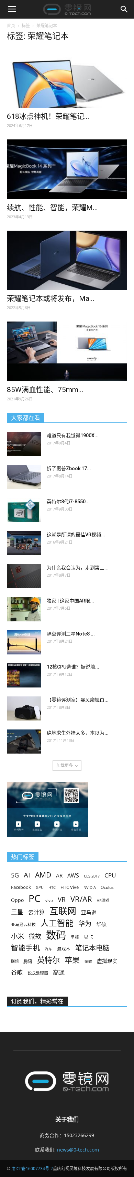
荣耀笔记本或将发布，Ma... (50, 298)
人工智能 (57, 923)
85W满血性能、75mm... (45, 390)
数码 (56, 935)
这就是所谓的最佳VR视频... (76, 534)
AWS (73, 875)
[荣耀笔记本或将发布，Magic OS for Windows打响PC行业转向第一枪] (67, 260)
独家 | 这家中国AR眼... (70, 600)
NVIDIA (89, 887)
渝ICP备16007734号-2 (32, 1168)
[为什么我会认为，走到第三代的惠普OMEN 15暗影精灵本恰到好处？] (24, 576)
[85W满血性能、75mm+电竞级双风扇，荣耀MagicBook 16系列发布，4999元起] (67, 351)
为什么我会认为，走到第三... (78, 567)
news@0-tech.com (78, 1149)
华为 (84, 923)
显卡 (88, 937)
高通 (59, 972)
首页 (11, 26)
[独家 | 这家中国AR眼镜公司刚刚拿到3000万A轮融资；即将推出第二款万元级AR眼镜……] (24, 609)
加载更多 (64, 765)
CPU (110, 875)
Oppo (17, 900)
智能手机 (25, 948)
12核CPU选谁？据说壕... (73, 667)
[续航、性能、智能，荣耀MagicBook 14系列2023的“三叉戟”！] (67, 169)
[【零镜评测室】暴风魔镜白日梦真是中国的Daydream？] (24, 708)
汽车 (48, 949)
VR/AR (81, 899)
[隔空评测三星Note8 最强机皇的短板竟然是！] (24, 642)
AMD (43, 874)
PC (35, 898)
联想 (15, 961)
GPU (40, 887)
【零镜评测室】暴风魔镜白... (78, 700)
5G (15, 875)
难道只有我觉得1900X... (73, 435)
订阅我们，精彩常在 (37, 1001)
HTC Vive (69, 887)
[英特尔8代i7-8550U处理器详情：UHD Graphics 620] (24, 510)
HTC (52, 887)
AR (59, 875)
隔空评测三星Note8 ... (71, 634)
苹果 (72, 960)
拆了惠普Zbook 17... (69, 468)
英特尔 (48, 960)
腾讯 (27, 961)
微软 (35, 936)
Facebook (21, 887)
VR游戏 (103, 900)
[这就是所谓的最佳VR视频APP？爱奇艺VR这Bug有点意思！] (24, 543)
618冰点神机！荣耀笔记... (48, 116)
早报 (75, 937)
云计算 (36, 912)
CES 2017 (92, 876)
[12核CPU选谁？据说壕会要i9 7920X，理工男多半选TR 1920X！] (24, 675)
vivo (49, 900)
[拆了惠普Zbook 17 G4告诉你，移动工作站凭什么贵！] (24, 477)
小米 (17, 936)
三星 (17, 912)
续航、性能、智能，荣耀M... (52, 207)
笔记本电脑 (92, 948)
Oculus (107, 887)
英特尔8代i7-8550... (68, 501)
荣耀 (88, 961)
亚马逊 (89, 912)
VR (62, 899)
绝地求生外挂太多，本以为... (78, 733)
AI (27, 875)
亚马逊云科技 (23, 924)
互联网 (62, 911)
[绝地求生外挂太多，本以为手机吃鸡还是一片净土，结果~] (24, 741)
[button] (124, 9)
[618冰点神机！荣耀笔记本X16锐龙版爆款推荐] (67, 78)
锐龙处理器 (37, 973)
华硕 (101, 924)
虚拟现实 (107, 960)
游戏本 (63, 949)
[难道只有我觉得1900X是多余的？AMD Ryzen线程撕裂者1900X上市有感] (24, 444)
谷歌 (17, 972)
